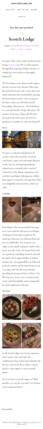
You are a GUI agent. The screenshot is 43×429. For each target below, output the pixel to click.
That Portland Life (21, 3)
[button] (15, 139)
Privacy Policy (7, 409)
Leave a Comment (25, 49)
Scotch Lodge (21, 39)
